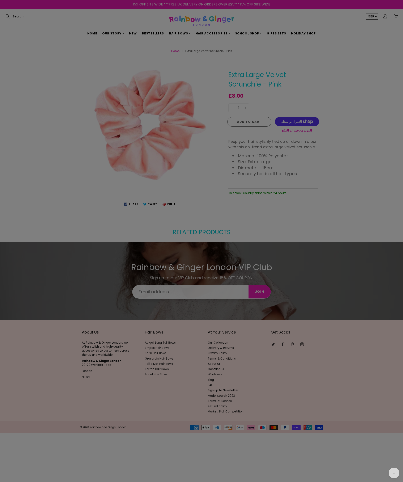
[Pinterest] (204, 77)
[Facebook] (195, 77)
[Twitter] (186, 77)
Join (241, 64)
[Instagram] (213, 77)
